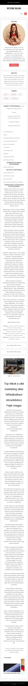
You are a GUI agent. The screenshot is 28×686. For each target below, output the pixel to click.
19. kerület (10, 337)
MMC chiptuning (7, 179)
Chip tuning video (8, 150)
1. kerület (10, 326)
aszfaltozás (15, 98)
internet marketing (8, 167)
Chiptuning (6, 147)
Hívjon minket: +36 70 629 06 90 (13, 2)
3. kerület (21, 326)
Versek (5, 135)
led (20, 94)
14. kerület (16, 333)
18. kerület (19, 335)
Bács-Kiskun (6, 75)
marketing (13, 94)
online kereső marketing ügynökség (13, 182)
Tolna (10, 85)
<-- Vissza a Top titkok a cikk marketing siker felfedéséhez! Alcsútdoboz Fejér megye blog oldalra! (14, 650)
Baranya (12, 75)
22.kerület (11, 339)
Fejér (20, 77)
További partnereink (8, 156)
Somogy (12, 83)
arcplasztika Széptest (14, 121)
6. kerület (18, 327)
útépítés (6, 98)
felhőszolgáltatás (8, 160)
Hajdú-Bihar (15, 79)
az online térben (16, 53)
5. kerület (13, 327)
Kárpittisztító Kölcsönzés (14, 125)
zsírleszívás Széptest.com (14, 118)
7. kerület (10, 329)
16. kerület (8, 335)
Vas (13, 85)
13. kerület (10, 333)
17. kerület (14, 335)
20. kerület (16, 337)
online (5, 94)
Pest (9, 83)
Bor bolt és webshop (8, 144)
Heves (19, 79)
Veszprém (17, 85)
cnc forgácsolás (8, 131)
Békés (16, 75)
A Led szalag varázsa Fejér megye (12, 673)
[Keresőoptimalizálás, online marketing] (14, 8)
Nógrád (6, 83)
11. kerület (13, 331)
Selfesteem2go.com (8, 172)
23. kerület (16, 339)
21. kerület (22, 337)
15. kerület (22, 333)
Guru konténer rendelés (10, 141)
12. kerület (18, 331)
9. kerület (20, 329)
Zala (21, 85)
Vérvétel (14, 112)
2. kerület (15, 326)
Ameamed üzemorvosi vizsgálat (11, 138)
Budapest (10, 77)
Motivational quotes (8, 176)
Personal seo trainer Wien (14, 116)
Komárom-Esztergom (18, 81)
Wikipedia (5, 153)
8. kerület (15, 329)
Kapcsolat (14, 65)
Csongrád (16, 77)
